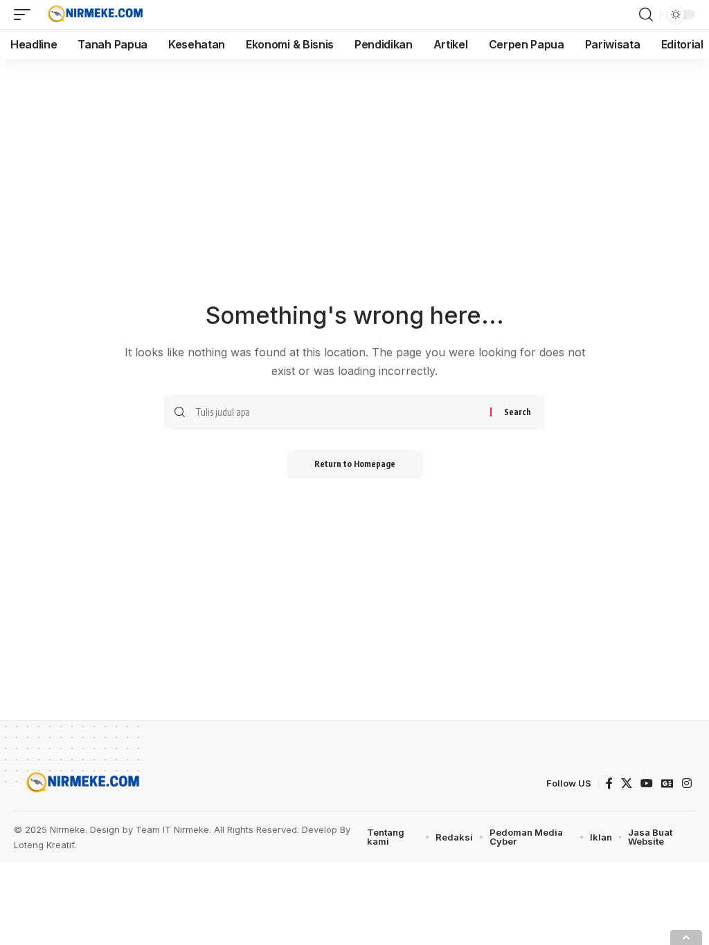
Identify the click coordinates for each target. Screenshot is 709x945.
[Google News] (667, 783)
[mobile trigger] (25, 14)
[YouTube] (646, 783)
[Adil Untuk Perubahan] (93, 14)
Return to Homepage (354, 464)
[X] (627, 783)
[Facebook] (609, 783)
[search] (646, 14)
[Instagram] (687, 783)
